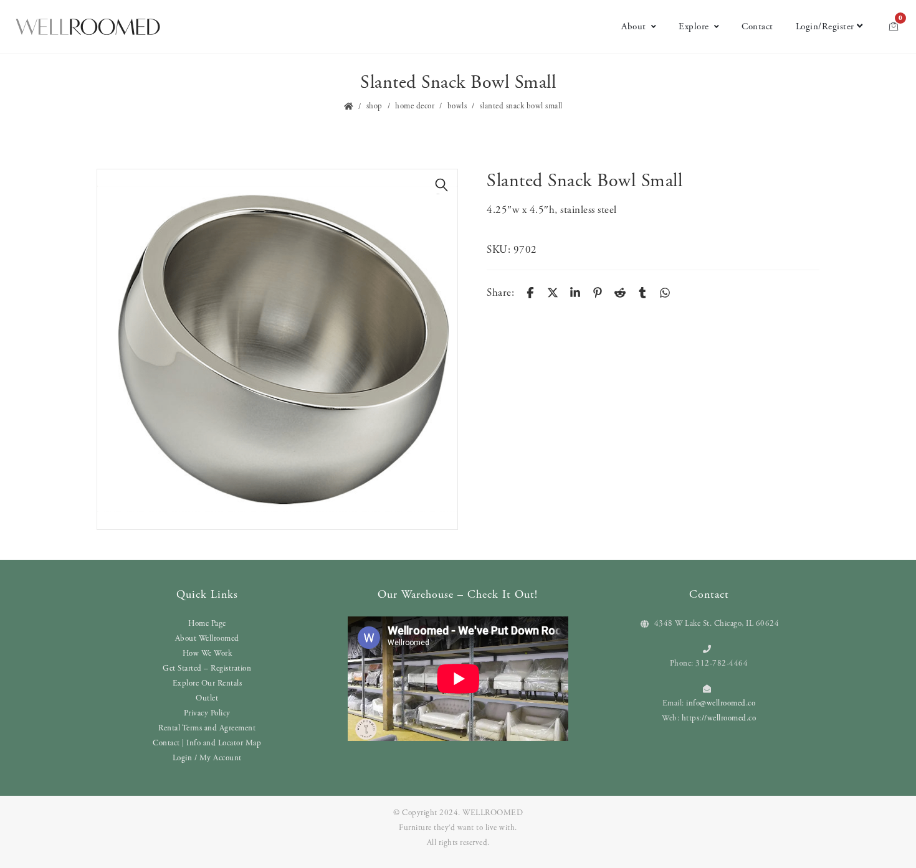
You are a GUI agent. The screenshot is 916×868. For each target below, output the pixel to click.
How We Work (207, 653)
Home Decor (414, 106)
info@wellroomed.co (720, 703)
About (633, 26)
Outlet (207, 698)
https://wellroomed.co (719, 718)
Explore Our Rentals (207, 683)
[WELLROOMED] (88, 26)
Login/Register (825, 26)
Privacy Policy (207, 713)
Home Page (207, 623)
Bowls (457, 106)
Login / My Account (207, 758)
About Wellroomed (207, 638)
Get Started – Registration (207, 668)
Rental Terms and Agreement (206, 728)
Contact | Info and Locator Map (207, 743)
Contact (757, 26)
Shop (374, 106)
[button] (441, 185)
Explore (694, 26)
